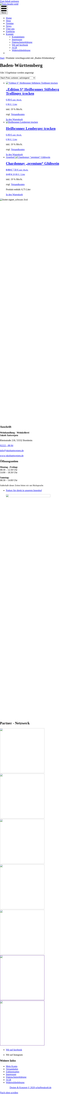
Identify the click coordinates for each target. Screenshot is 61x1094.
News (8, 26)
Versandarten (12, 1069)
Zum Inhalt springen (9, 1)
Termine (10, 23)
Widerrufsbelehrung (21, 50)
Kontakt (9, 34)
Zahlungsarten (12, 1071)
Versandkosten (18, 114)
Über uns (10, 28)
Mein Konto (11, 1066)
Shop (8, 20)
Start (2, 58)
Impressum (17, 39)
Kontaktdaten (18, 37)
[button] (9, 1092)
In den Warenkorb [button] (14, 119)
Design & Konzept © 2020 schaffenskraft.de (30, 1087)
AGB (14, 47)
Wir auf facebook (20, 45)
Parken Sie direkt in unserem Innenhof (24, 490)
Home (9, 18)
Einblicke (10, 31)
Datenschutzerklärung (22, 42)
